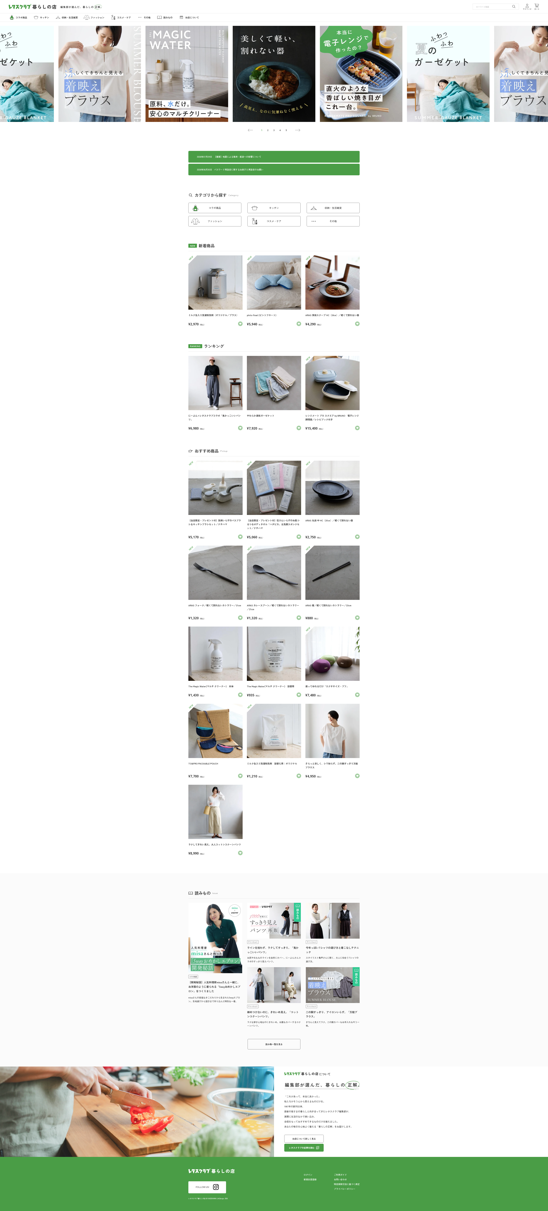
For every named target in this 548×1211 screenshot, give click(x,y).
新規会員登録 (310, 1179)
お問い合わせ (340, 1179)
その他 (333, 221)
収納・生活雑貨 (333, 208)
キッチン (274, 208)
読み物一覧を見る (274, 1044)
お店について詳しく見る (304, 1138)
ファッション (215, 221)
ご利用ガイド (340, 1174)
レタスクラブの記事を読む (302, 1147)
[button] (250, 130)
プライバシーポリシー (344, 1188)
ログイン (308, 1174)
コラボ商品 (215, 208)
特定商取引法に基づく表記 (347, 1184)
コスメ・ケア (274, 221)
